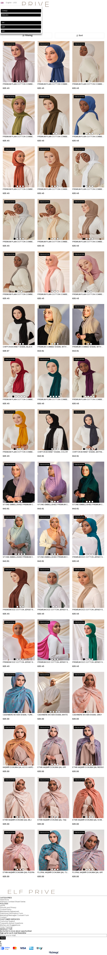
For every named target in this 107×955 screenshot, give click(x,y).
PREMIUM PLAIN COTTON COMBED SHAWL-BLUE (53, 84)
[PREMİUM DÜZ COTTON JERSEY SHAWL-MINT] (88, 587)
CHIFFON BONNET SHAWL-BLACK (17, 347)
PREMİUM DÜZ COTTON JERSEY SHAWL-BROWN (19, 610)
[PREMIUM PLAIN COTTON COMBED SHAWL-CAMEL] (53, 166)
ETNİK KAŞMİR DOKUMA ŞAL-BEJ (17, 820)
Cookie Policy (5, 909)
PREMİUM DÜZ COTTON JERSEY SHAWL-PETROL (88, 557)
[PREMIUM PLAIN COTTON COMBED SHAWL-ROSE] (19, 61)
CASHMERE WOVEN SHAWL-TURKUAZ (19, 715)
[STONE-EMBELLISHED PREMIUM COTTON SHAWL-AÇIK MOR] (19, 482)
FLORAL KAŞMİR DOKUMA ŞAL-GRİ (87, 872)
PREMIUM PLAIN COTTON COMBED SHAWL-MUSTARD (19, 452)
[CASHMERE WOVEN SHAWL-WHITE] (53, 692)
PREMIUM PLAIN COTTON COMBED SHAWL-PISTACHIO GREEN (19, 137)
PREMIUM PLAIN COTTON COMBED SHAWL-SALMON (53, 294)
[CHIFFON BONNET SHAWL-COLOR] (53, 429)
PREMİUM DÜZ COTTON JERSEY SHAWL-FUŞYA (53, 662)
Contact (3, 917)
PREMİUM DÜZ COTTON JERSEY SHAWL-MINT (88, 610)
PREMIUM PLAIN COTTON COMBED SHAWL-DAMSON (88, 399)
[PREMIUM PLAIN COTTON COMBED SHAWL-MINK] (88, 219)
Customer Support (7, 921)
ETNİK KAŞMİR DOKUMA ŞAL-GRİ (51, 767)
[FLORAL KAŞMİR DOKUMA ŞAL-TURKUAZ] (53, 850)
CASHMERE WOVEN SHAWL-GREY (87, 715)
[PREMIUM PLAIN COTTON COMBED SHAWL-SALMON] (53, 272)
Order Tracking (6, 927)
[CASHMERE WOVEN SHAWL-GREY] (88, 692)
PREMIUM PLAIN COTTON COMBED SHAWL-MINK (88, 242)
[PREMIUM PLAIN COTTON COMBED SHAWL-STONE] (19, 272)
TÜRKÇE (5, 11)
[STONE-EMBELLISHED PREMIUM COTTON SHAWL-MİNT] (19, 534)
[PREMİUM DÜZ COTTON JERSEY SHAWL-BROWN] (19, 587)
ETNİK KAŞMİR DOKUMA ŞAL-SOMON (88, 820)
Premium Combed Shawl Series (12, 902)
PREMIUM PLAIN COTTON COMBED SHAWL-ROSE (19, 84)
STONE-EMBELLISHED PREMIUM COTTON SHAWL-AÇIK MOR (19, 505)
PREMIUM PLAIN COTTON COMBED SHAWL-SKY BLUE (88, 137)
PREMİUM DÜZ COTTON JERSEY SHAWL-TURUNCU (19, 662)
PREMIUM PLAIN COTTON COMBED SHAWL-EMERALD (53, 399)
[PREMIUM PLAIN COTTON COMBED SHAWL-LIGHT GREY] (19, 219)
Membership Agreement (9, 911)
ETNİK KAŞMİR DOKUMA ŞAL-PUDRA (18, 872)
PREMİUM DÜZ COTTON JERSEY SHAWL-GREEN (88, 662)
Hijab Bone (4, 900)
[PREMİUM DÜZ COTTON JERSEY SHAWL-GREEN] (88, 640)
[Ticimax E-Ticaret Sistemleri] (54, 952)
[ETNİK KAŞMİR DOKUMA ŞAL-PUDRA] (19, 850)
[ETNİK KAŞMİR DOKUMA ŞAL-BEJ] (19, 797)
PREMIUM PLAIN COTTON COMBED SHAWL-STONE (19, 294)
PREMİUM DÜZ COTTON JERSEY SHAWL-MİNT (53, 610)
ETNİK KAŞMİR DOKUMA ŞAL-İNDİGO (88, 767)
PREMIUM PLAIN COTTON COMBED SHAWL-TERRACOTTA (19, 189)
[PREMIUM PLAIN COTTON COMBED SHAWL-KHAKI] (53, 114)
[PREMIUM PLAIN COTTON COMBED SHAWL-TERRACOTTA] (19, 166)
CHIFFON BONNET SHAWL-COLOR (52, 452)
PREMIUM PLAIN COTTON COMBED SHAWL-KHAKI (53, 137)
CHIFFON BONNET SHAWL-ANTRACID (88, 452)
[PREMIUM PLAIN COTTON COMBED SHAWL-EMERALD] (53, 377)
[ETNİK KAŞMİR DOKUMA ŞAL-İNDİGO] (88, 745)
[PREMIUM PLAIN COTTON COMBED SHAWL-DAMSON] (88, 377)
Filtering (28, 35)
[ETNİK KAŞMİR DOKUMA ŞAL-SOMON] (88, 797)
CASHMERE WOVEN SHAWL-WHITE (52, 715)
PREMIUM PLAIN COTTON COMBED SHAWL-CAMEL (53, 189)
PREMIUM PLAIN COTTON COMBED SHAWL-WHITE (88, 189)
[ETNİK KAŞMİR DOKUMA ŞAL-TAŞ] (53, 797)
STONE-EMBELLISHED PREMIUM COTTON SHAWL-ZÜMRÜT (88, 505)
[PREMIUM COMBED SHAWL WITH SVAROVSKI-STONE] (88, 324)
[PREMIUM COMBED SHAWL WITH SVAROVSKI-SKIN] (53, 324)
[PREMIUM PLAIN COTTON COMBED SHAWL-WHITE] (88, 166)
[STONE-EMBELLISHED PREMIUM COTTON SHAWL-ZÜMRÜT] (88, 482)
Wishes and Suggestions (10, 925)
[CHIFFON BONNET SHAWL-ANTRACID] (88, 429)
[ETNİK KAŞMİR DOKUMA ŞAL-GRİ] (53, 745)
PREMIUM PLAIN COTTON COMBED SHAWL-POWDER (88, 294)
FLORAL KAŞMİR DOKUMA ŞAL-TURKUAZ (53, 872)
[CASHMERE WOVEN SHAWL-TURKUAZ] (19, 692)
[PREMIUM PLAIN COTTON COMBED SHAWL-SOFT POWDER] (88, 61)
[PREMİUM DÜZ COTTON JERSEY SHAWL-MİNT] (53, 587)
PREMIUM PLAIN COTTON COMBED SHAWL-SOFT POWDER (88, 84)
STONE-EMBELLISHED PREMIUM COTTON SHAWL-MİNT (19, 557)
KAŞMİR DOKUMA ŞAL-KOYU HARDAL (19, 767)
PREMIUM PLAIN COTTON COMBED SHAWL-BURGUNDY (19, 399)
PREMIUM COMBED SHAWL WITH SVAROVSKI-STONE (88, 347)
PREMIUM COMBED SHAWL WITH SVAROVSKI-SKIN (53, 347)
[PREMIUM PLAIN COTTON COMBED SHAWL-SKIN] (53, 219)
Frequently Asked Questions (11, 923)
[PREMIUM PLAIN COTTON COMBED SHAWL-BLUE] (53, 61)
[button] (14, 81)
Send (3, 938)
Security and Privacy (8, 908)
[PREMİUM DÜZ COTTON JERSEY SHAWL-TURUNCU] (19, 640)
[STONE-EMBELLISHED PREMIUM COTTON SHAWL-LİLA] (53, 482)
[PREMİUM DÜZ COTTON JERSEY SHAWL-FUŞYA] (53, 640)
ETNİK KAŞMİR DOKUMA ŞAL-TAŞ (51, 820)
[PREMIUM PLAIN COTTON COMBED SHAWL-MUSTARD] (19, 429)
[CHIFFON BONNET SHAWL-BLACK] (19, 324)
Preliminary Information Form (11, 913)
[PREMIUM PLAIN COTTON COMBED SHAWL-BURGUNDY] (19, 377)
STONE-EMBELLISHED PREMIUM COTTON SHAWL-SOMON (53, 557)
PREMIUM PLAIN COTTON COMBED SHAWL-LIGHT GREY (19, 242)
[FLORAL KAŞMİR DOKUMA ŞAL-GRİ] (88, 850)
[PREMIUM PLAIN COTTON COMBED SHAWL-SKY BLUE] (88, 114)
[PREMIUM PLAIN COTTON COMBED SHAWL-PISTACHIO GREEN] (19, 114)
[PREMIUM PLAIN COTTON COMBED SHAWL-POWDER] (88, 272)
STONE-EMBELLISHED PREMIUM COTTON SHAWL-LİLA (53, 505)
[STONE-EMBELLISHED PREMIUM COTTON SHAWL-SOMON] (53, 534)
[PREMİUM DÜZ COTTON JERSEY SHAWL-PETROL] (88, 534)
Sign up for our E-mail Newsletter (13, 933)
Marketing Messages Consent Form (14, 915)
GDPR (2, 906)
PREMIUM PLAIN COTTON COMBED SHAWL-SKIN (53, 242)
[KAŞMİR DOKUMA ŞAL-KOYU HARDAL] (19, 745)
